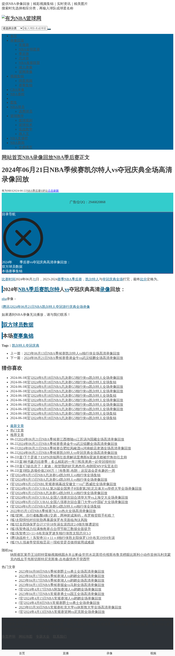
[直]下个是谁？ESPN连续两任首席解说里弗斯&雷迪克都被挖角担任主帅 (72, 457)
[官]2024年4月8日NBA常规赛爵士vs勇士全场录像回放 (59, 603)
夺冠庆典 (109, 279)
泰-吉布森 (62, 559)
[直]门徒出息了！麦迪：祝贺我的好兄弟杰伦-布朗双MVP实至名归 (68, 466)
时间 (12, 279)
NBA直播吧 (19, 138)
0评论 (44, 190)
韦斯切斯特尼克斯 (41, 559)
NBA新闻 (17, 143)
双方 (8, 324)
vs (67, 289)
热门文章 (17, 430)
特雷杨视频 (49, 554)
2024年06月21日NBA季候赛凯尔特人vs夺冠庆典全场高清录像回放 (67, 453)
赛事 (18, 336)
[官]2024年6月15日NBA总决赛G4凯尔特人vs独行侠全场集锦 (55, 475)
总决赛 (24, 58)
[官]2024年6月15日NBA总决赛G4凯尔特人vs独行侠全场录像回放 (58, 479)
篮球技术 (25, 125)
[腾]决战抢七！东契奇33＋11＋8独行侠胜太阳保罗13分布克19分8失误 (62, 538)
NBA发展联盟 (29, 63)
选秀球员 (25, 111)
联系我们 (60, 636)
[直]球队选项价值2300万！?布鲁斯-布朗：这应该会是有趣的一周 (66, 470)
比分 (143, 279)
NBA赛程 (17, 94)
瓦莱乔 (25, 554)
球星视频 (25, 81)
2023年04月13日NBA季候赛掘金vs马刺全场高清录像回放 (61, 585)
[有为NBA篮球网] (21, 18)
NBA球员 (17, 107)
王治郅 (36, 554)
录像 (105, 289)
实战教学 (25, 129)
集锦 (28, 336)
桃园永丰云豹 (68, 554)
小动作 (145, 554)
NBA (16, 262)
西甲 (86, 559)
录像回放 (17, 40)
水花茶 (94, 554)
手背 (79, 559)
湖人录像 (25, 67)
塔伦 (102, 554)
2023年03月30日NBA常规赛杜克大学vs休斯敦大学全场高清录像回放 (70, 607)
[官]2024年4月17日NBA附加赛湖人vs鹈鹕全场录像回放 (60, 589)
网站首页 (12, 157)
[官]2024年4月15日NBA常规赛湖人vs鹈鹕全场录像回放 (60, 598)
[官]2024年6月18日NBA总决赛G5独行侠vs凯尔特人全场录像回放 (74, 377)
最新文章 (17, 426)
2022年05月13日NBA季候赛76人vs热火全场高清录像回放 (53, 511)
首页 (13, 36)
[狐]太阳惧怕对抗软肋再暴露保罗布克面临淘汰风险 (49, 520)
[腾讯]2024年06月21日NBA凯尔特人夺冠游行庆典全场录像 (46, 306)
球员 (18, 324)
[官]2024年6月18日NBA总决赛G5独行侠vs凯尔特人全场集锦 (71, 382)
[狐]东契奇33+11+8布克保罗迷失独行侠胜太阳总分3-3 (50, 533)
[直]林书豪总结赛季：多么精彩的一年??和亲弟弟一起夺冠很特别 (66, 461)
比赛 (5, 279)
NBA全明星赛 (29, 49)
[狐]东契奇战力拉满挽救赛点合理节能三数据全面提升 (50, 529)
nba (4, 299)
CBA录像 (17, 89)
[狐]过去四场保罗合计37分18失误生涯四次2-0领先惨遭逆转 (54, 524)
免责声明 (8, 636)
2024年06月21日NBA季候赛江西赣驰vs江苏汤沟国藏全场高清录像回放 (71, 439)
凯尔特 (52, 289)
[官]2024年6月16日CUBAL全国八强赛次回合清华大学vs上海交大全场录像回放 (69, 497)
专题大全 (43, 636)
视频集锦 (17, 76)
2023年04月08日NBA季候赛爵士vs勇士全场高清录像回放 (61, 571)
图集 (13, 102)
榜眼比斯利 (131, 554)
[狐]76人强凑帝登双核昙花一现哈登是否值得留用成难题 (52, 542)
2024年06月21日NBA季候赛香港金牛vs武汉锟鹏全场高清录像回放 (73, 358)
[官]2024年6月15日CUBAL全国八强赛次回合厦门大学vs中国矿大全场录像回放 (69, 502)
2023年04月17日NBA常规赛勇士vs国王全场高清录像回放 (61, 594)
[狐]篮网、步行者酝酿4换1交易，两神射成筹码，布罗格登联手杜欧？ (62, 515)
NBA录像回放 (37, 157)
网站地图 (25, 636)
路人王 (24, 134)
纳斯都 (15, 554)
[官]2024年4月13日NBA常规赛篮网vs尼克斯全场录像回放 (62, 612)
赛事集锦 (25, 85)
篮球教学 (17, 116)
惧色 (72, 559)
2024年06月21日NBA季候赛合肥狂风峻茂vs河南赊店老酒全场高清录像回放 (74, 448)
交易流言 (25, 147)
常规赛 (24, 45)
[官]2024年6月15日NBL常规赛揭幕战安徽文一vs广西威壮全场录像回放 (63, 484)
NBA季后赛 (66, 157)
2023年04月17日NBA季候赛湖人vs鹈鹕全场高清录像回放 (61, 576)
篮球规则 (25, 120)
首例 (153, 554)
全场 (119, 279)
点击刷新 (53, 190)
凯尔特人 (92, 279)
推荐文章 (17, 435)
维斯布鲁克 (114, 554)
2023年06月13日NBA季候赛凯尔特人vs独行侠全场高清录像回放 (72, 353)
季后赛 (24, 54)
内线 (17, 559)
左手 (23, 559)
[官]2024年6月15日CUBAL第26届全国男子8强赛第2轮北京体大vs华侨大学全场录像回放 (76, 488)
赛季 (60, 279)
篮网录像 (25, 72)
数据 (28, 324)
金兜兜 (84, 554)
